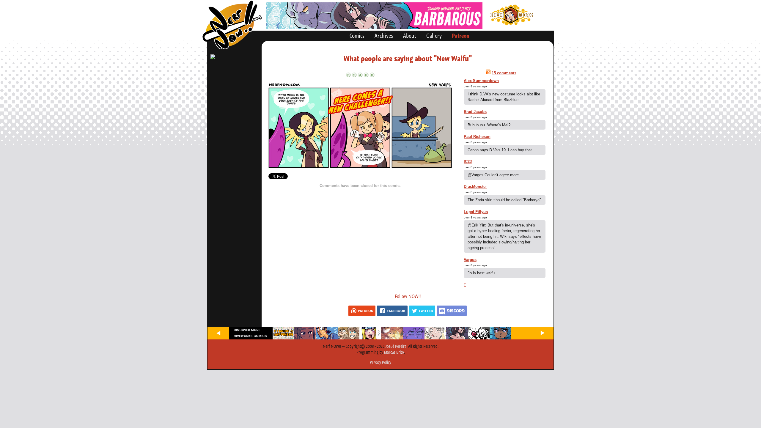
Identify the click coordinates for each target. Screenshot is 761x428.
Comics (357, 35)
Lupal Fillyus (476, 212)
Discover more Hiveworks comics (250, 333)
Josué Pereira (396, 346)
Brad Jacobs (475, 111)
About (409, 35)
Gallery (434, 35)
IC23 (468, 161)
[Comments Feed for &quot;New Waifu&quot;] (488, 73)
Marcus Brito (394, 352)
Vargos (470, 259)
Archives (384, 35)
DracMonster (475, 186)
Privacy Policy (380, 362)
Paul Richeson (477, 136)
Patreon (460, 35)
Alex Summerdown (481, 80)
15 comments (504, 73)
